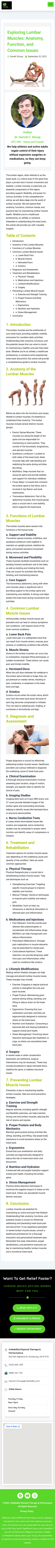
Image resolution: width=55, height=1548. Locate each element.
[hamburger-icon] (51, 4)
